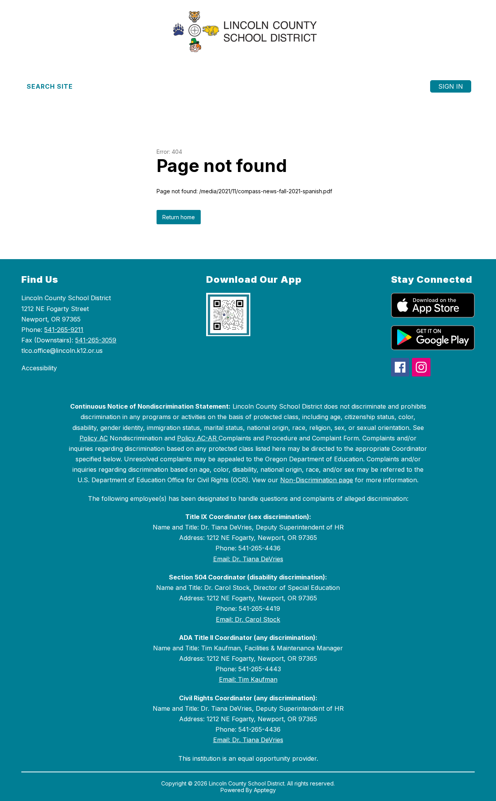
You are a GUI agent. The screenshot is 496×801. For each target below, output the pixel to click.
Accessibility (39, 368)
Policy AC (93, 438)
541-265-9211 (63, 329)
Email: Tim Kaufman (248, 679)
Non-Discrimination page (316, 480)
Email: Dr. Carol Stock (248, 619)
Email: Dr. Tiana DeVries (248, 559)
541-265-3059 (95, 340)
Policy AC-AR (198, 438)
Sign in (450, 86)
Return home (178, 217)
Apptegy (265, 790)
